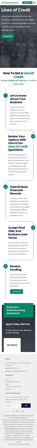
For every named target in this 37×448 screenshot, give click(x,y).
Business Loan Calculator (13, 386)
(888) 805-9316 (13, 368)
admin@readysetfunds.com (18, 371)
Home (7, 379)
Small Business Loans (12, 381)
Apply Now (27, 2)
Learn (7, 384)
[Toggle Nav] (34, 2)
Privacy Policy (9, 429)
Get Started (16, 291)
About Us (8, 389)
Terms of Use (13, 444)
